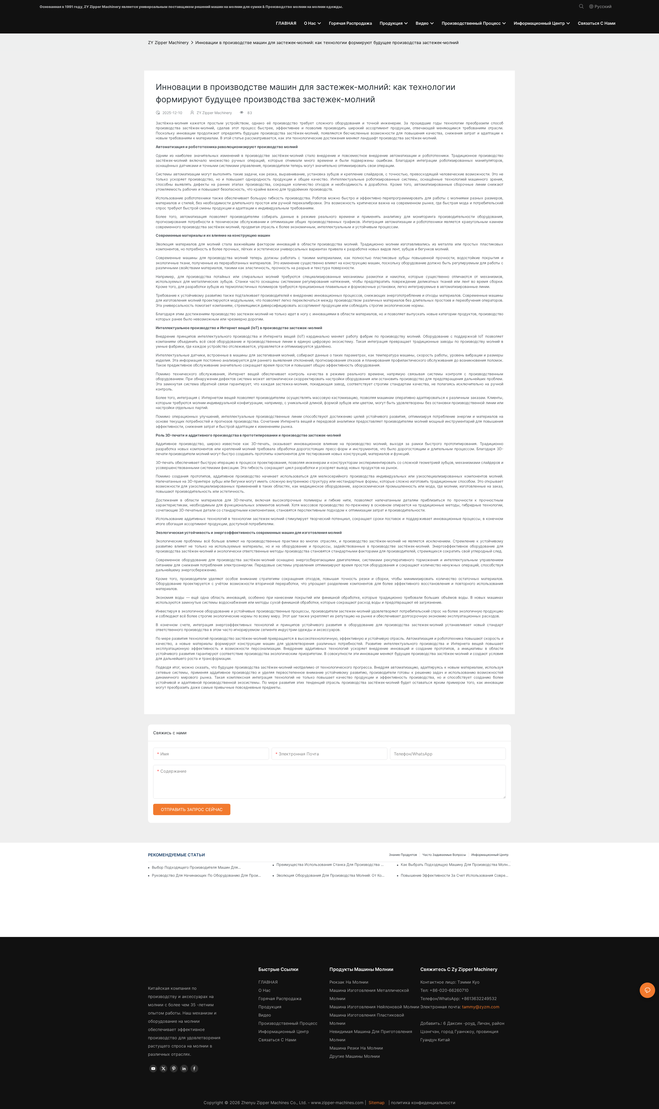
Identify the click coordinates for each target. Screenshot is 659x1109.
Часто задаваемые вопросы (444, 855)
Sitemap (376, 1102)
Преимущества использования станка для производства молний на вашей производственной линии (331, 864)
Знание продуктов (403, 855)
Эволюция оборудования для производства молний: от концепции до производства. (331, 875)
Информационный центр (489, 855)
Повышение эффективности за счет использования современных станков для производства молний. (456, 875)
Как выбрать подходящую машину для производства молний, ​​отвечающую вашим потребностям (456, 864)
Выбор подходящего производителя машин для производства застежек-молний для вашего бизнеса (196, 867)
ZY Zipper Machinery (168, 42)
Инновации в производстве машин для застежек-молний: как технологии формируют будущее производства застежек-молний (327, 42)
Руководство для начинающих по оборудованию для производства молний (207, 875)
